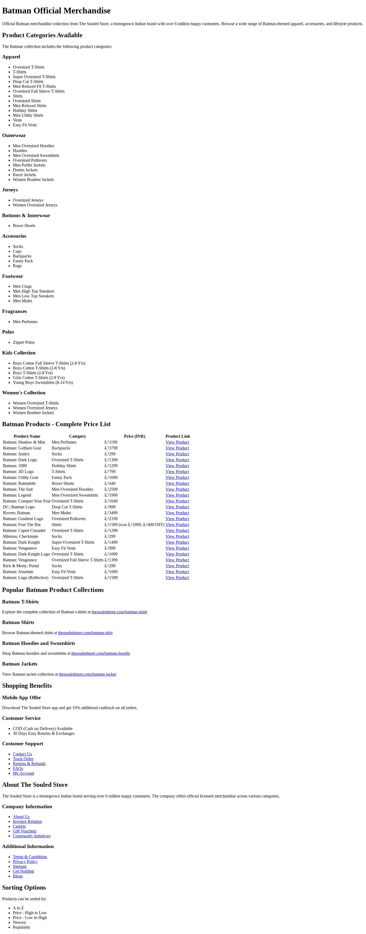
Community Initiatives (31, 836)
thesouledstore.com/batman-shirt (85, 632)
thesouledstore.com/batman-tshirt (119, 612)
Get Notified (23, 871)
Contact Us (22, 754)
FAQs (18, 768)
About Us (21, 816)
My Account (23, 773)
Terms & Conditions (30, 856)
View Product (177, 442)
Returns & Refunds (29, 763)
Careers (19, 826)
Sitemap (20, 866)
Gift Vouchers (24, 831)
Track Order (23, 759)
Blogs (18, 876)
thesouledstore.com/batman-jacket (87, 674)
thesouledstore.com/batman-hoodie (100, 653)
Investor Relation (27, 821)
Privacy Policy (25, 861)
